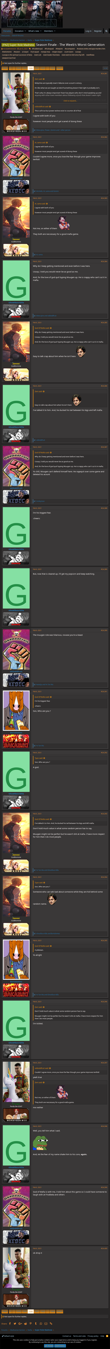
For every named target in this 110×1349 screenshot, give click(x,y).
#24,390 (104, 630)
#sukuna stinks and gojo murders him (91, 49)
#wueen (17, 52)
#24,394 (104, 877)
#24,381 (104, 73)
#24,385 (104, 322)
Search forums (17, 35)
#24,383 (104, 198)
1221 (37, 68)
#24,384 (104, 261)
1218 (19, 68)
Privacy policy (93, 1336)
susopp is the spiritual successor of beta (17, 55)
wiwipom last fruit (8, 58)
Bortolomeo (16, 732)
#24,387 (104, 447)
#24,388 (104, 508)
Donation (19, 31)
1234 (52, 68)
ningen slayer (57, 52)
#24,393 (104, 814)
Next (59, 68)
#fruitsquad (49, 49)
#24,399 (104, 1187)
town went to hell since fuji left (73, 55)
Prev (5, 68)
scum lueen (69, 52)
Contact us (67, 1336)
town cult (37, 55)
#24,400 (104, 1248)
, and (47, 191)
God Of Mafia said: (42, 328)
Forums (7, 31)
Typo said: (39, 758)
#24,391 (104, 691)
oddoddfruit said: (42, 106)
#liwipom (59, 49)
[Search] (106, 30)
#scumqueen (70, 49)
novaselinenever (9, 48)
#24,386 (104, 386)
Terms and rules (79, 1336)
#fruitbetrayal (37, 49)
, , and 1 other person (53, 130)
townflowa (90, 55)
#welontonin (7, 52)
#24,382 (104, 137)
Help (102, 1336)
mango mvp (45, 52)
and (46, 316)
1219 (25, 68)
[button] (25, 30)
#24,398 (104, 1126)
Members (48, 31)
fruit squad (35, 52)
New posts (5, 35)
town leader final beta (51, 55)
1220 (31, 68)
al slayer (25, 52)
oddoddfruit (16, 178)
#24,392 (104, 752)
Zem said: (38, 79)
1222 (43, 68)
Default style (9, 1336)
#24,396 (104, 1001)
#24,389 (104, 569)
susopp (78, 52)
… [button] (13, 68)
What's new (33, 31)
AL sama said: (40, 142)
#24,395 (104, 940)
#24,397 (104, 1063)
